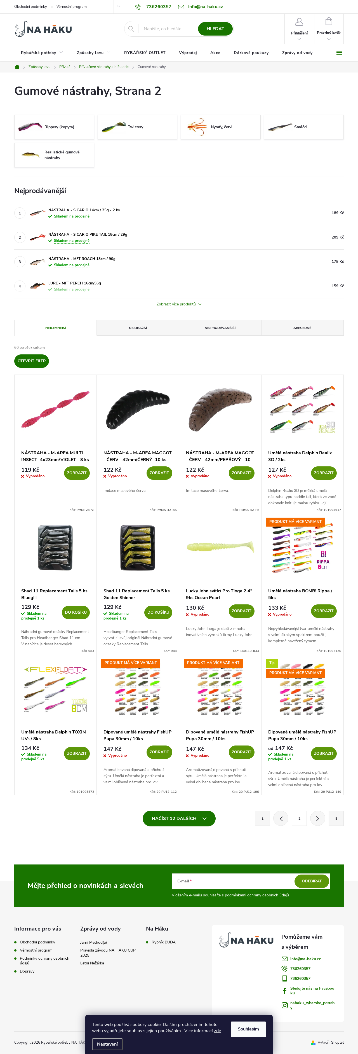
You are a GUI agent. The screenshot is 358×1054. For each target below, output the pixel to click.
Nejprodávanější (220, 328)
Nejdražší (138, 328)
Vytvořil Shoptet (331, 1042)
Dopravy (27, 971)
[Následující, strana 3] (317, 818)
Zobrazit (77, 473)
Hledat (215, 29)
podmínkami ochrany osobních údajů (257, 895)
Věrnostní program (71, 6)
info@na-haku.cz (305, 959)
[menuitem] (42, 53)
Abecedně (302, 328)
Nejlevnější (55, 328)
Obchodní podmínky (30, 6)
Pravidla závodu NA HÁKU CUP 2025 (108, 953)
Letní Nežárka (92, 963)
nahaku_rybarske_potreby (312, 1005)
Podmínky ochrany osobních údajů (44, 961)
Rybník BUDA (164, 942)
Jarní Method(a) (93, 942)
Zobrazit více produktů (177, 304)
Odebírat (312, 881)
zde (217, 1031)
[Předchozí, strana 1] (280, 818)
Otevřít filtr (32, 361)
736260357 (300, 968)
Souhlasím (248, 1029)
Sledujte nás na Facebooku (312, 991)
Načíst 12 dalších (174, 818)
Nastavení (107, 1044)
